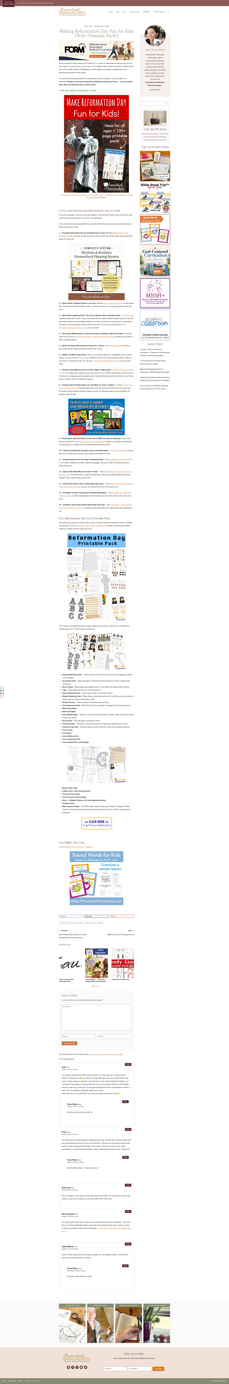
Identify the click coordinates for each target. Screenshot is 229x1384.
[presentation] (70, 963)
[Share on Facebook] (2, 688)
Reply (128, 1064)
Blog (90, 26)
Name (65, 1036)
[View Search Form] (168, 12)
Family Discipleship (77, 923)
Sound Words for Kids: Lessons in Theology (75, 847)
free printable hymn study (113, 303)
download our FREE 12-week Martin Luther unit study (95, 337)
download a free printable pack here (106, 361)
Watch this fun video (118, 451)
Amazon (82, 358)
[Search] (166, 103)
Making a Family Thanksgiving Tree (120, 933)
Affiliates (27, 1381)
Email (101, 1036)
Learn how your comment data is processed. (106, 1054)
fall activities (64, 923)
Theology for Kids (159, 12)
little (116, 346)
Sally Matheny (68, 1246)
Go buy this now (127, 315)
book (120, 346)
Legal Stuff (35, 1381)
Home (86, 26)
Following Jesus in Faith (101, 26)
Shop (118, 12)
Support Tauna (12, 1381)
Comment (67, 1006)
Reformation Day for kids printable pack (91, 526)
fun (112, 346)
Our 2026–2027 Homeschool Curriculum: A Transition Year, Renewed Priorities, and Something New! (155, 352)
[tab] (92, 986)
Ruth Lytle (66, 1188)
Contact (20, 1381)
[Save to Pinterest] (2, 695)
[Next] (131, 966)
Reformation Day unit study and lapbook (89, 442)
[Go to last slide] (62, 966)
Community (146, 12)
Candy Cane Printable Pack (120, 979)
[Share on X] (2, 692)
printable (100, 923)
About (4, 1381)
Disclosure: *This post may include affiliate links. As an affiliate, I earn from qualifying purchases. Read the (93, 195)
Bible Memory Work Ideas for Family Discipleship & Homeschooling (73, 934)
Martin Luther (90, 923)
